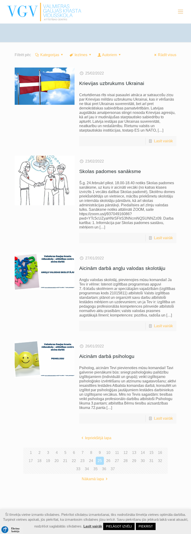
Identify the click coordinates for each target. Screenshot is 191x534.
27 (117, 461)
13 (134, 453)
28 (125, 461)
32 (160, 461)
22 (74, 461)
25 (100, 461)
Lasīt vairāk (163, 141)
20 (57, 461)
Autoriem (109, 55)
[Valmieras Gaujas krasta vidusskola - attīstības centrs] (44, 11)
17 (31, 461)
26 (108, 461)
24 (91, 461)
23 (82, 461)
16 (160, 453)
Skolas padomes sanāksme (110, 171)
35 (95, 469)
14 (143, 453)
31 (151, 461)
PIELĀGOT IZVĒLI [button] (119, 526)
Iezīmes (81, 55)
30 (143, 461)
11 (117, 453)
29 (134, 461)
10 (108, 453)
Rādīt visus (167, 55)
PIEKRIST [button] (146, 526)
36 (104, 469)
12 (125, 453)
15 (151, 453)
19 (48, 461)
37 (113, 469)
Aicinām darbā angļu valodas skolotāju (122, 268)
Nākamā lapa (93, 479)
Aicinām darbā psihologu (106, 356)
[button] (11, 530)
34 (87, 469)
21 (65, 461)
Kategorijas (49, 55)
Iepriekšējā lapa (98, 438)
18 (39, 461)
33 (78, 469)
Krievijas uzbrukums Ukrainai (111, 83)
